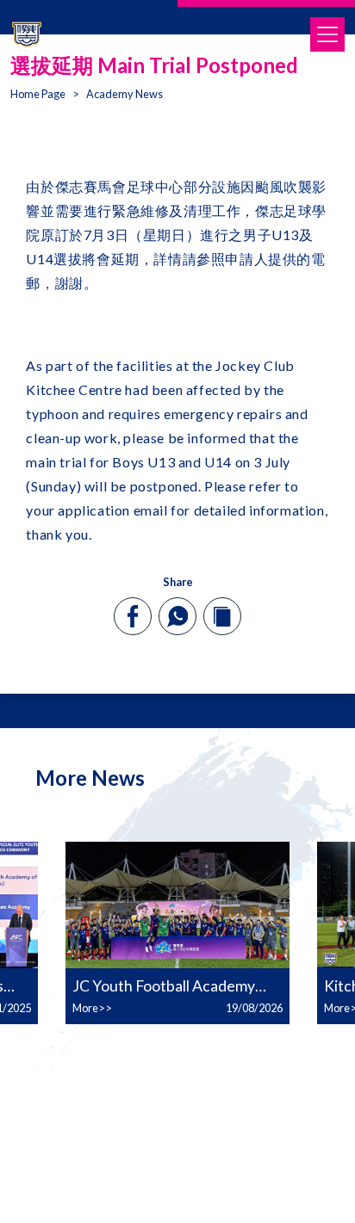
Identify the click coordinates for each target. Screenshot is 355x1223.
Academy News (124, 94)
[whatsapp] (177, 616)
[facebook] (133, 616)
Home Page (37, 94)
